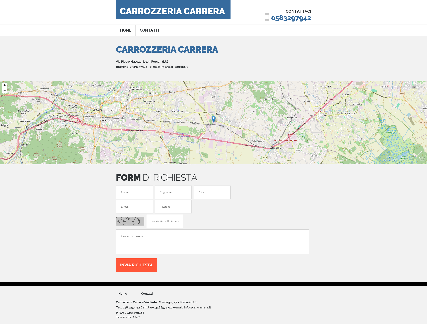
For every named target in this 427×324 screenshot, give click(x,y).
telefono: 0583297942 (131, 66)
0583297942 (291, 18)
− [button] (5, 90)
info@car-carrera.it (174, 66)
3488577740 (163, 307)
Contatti (147, 293)
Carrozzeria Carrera (172, 11)
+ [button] (5, 85)
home (125, 30)
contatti (149, 30)
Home (122, 293)
